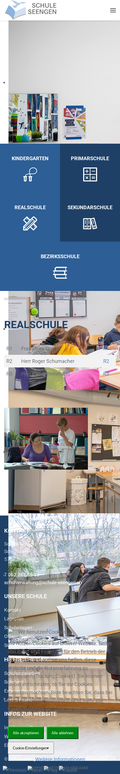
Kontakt (12, 610)
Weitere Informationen (60, 759)
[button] (113, 10)
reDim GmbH (79, 767)
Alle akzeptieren (26, 733)
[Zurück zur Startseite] (32, 10)
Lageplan (13, 618)
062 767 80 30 (23, 574)
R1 (106, 348)
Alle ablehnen (62, 733)
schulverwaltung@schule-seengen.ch (43, 582)
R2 (106, 361)
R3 (106, 374)
